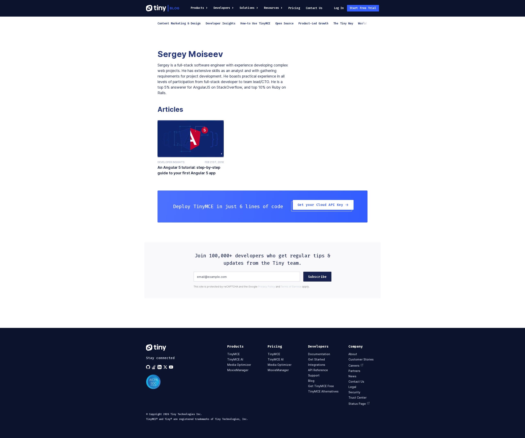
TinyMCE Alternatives (323, 391)
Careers (354, 365)
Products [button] (197, 8)
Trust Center (357, 397)
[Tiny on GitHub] (148, 367)
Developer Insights (171, 162)
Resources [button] (271, 8)
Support (314, 375)
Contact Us (314, 8)
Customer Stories (361, 359)
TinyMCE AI (235, 359)
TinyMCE (233, 354)
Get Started (316, 359)
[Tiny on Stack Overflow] (154, 367)
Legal (352, 387)
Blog (311, 380)
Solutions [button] (247, 8)
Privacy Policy (266, 286)
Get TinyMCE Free (321, 386)
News (352, 376)
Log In (339, 8)
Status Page (357, 403)
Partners (354, 371)
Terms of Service (291, 286)
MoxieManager (237, 370)
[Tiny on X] (165, 367)
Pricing (294, 8)
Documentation (319, 354)
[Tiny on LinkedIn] (160, 367)
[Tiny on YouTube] (171, 367)
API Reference (318, 370)
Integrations (316, 364)
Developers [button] (221, 8)
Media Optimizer (239, 364)
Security (354, 392)
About (352, 354)
